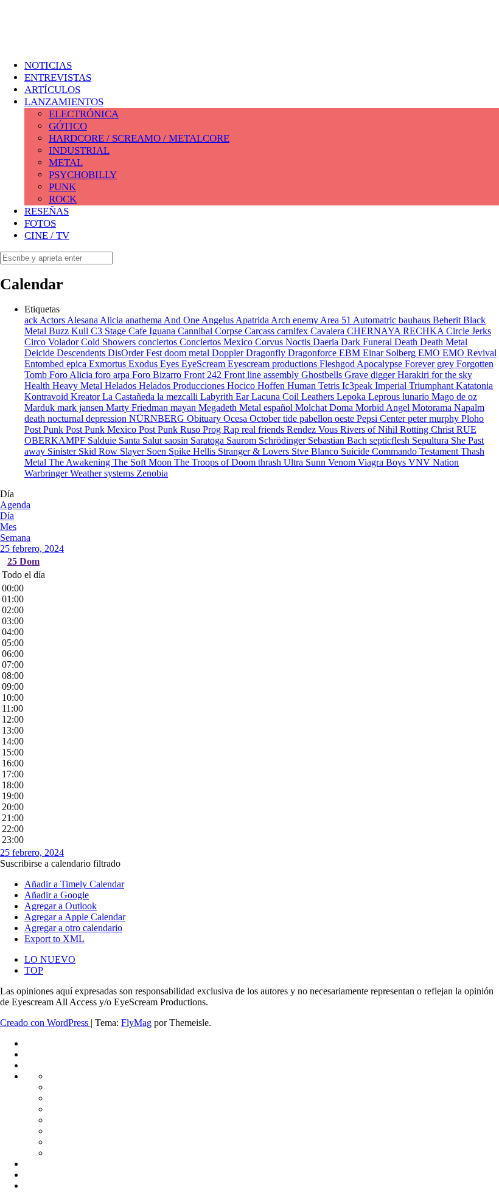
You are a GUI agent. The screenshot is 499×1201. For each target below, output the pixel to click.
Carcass (261, 331)
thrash (271, 462)
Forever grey (430, 364)
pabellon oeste (328, 418)
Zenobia (152, 473)
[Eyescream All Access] (97, 38)
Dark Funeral (367, 342)
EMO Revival (469, 353)
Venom (343, 462)
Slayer (133, 451)
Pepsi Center (382, 418)
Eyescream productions (273, 364)
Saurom (242, 440)
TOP (33, 970)
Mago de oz (454, 396)
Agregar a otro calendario (73, 928)
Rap (232, 429)
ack (32, 320)
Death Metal (443, 342)
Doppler (229, 353)
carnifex (293, 331)
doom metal (188, 353)
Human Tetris (314, 385)
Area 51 (336, 320)
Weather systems (103, 473)
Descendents (82, 353)
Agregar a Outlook (60, 906)
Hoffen (272, 385)
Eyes (170, 364)
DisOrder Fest (136, 353)
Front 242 (204, 375)
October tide (274, 418)
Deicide (40, 353)
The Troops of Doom (216, 462)
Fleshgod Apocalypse (362, 364)
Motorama (433, 407)
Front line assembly (262, 375)
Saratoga (208, 440)
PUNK (62, 187)
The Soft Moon (143, 462)
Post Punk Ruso (171, 429)
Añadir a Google (56, 895)
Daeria (327, 342)
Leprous (385, 396)
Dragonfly (267, 353)
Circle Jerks (468, 331)
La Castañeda (129, 396)
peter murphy (434, 418)
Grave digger (370, 375)
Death (407, 342)
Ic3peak (358, 385)
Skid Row (99, 451)
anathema (144, 320)
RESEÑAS (46, 211)
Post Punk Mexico (102, 429)
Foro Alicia (72, 375)
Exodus (144, 364)
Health (38, 385)
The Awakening (81, 462)
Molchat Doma (325, 407)
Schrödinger (283, 440)
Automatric (376, 320)
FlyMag (136, 1022)
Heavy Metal (78, 385)
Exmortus (108, 364)
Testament (440, 451)
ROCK (63, 199)
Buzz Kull (70, 331)
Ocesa (236, 418)
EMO (430, 353)
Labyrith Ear (225, 396)
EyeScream (204, 364)
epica (77, 364)
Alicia (112, 320)
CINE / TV (46, 235)
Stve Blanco (316, 451)
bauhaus (416, 320)
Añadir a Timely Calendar (74, 884)
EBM (351, 353)
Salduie (103, 440)
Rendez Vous (313, 429)
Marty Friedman (138, 407)
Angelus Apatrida (236, 320)
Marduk (40, 407)
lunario (416, 396)
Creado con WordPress (45, 1022)
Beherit (448, 320)
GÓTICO (68, 126)
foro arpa (113, 375)
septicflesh (390, 440)
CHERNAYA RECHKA (396, 331)
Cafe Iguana (153, 331)
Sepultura (431, 440)
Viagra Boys (383, 462)
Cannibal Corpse (211, 331)
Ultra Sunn (306, 462)
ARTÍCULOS (52, 89)
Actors (53, 320)
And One (182, 320)
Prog (213, 429)
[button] (60, 863)
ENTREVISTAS (57, 77)
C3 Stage (109, 331)
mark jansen (81, 407)
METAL (66, 162)
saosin (177, 440)
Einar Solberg (390, 353)
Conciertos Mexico (217, 342)
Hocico (242, 385)
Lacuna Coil (276, 396)
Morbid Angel (383, 407)
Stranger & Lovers (254, 451)
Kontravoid (47, 396)
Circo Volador (52, 342)
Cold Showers (109, 342)
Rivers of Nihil (370, 429)
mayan (184, 407)
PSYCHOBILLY (83, 175)
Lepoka (352, 396)
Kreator (86, 396)
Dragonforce (313, 353)
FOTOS (40, 223)
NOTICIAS (48, 65)
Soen (158, 451)
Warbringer (47, 473)
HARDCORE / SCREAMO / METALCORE (139, 138)
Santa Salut (141, 440)
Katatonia (474, 385)
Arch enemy (295, 320)
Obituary (205, 418)
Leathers (319, 396)
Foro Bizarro (158, 375)
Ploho (472, 418)
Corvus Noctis (284, 342)
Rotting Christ (428, 429)
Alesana (83, 320)
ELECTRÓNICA (84, 114)
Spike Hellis (193, 451)
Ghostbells (322, 375)
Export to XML (54, 939)
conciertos (159, 342)
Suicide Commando (380, 451)
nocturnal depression (88, 418)
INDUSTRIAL (79, 150)
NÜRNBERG (158, 418)
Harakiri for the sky (434, 375)
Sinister (63, 451)
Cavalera (328, 331)
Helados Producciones (183, 385)
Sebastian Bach (338, 440)
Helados (122, 385)
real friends (264, 429)
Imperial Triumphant (415, 385)
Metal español (267, 407)
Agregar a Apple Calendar (74, 917)
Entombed (45, 364)
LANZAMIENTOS (63, 102)
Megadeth (218, 407)
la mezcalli (178, 396)
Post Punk (45, 429)
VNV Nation (433, 462)
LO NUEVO (49, 959)
